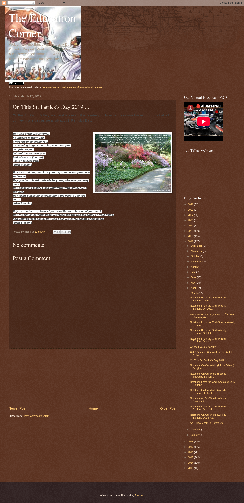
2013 (191, 468)
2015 (191, 457)
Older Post (168, 408)
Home (93, 408)
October (195, 256)
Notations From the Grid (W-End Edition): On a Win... (208, 408)
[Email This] (55, 232)
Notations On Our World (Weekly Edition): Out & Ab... (208, 416)
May (193, 282)
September (197, 261)
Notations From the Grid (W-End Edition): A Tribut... (208, 299)
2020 (191, 236)
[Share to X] (62, 232)
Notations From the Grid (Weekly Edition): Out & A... (208, 332)
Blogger (139, 495)
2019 (191, 241)
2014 (191, 462)
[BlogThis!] (59, 232)
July (193, 272)
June (194, 277)
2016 (191, 452)
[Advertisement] (92, 377)
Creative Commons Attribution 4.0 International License (72, 87)
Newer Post (17, 408)
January (195, 435)
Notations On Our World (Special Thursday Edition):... (208, 375)
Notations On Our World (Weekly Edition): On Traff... (208, 391)
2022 (191, 225)
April (194, 287)
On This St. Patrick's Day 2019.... (208, 360)
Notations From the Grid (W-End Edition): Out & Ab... (208, 340)
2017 (191, 447)
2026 (191, 204)
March (194, 293)
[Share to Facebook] (66, 232)
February (196, 429)
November (197, 251)
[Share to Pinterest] (69, 232)
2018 (191, 441)
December (197, 245)
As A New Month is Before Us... (207, 423)
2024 (191, 215)
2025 (191, 209)
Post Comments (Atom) (37, 416)
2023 (191, 220)
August (195, 266)
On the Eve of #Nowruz (203, 346)
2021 (191, 231)
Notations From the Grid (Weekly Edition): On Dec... (208, 307)
